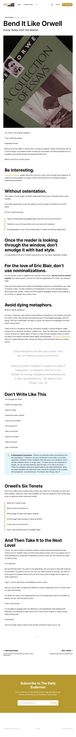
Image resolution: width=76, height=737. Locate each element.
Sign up (38, 728)
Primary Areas (28, 4)
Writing (17, 17)
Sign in (58, 4)
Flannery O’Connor (12, 175)
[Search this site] (52, 4)
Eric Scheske (9, 17)
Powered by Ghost (67, 728)
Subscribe (68, 4)
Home (19, 4)
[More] (36, 4)
